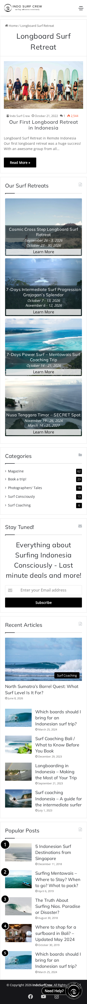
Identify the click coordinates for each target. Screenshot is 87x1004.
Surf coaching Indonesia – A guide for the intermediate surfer (58, 798)
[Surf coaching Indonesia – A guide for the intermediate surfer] (18, 798)
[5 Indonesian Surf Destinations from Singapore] (18, 852)
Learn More (43, 251)
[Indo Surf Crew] (23, 7)
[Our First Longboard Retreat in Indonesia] (43, 85)
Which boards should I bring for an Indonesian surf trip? (58, 718)
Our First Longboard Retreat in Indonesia (43, 125)
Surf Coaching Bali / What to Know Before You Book (57, 744)
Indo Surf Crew (20, 116)
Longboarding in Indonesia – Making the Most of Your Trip (56, 771)
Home (13, 25)
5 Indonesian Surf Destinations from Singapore (53, 852)
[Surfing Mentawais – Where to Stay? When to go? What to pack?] (18, 879)
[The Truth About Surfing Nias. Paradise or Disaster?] (18, 906)
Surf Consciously (21, 496)
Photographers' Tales (25, 487)
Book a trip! (17, 479)
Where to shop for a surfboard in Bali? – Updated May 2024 (55, 933)
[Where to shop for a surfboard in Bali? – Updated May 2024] (18, 933)
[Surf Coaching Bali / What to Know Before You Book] (18, 745)
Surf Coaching (19, 505)
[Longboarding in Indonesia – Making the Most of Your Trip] (18, 772)
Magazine (16, 471)
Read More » (20, 162)
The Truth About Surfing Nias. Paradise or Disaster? (57, 906)
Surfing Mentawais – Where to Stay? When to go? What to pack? (57, 879)
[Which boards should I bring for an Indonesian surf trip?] (18, 718)
